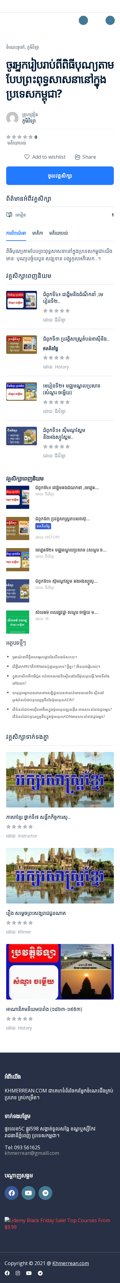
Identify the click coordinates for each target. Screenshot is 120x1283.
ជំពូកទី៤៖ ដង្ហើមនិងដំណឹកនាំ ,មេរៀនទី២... (73, 297)
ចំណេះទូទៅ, (16, 47)
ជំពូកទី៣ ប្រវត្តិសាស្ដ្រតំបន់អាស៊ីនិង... (76, 338)
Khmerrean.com (70, 1263)
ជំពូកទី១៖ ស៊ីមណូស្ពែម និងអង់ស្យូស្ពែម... (64, 433)
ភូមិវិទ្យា (33, 47)
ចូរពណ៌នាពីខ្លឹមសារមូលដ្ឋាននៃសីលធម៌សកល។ (44, 657)
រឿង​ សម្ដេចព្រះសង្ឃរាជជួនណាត (36, 913)
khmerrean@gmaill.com (32, 1153)
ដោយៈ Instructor (21, 836)
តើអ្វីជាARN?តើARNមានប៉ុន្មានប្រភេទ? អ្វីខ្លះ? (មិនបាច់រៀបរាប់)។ (56, 666)
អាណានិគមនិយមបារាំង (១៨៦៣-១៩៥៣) (44, 1009)
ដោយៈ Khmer (18, 932)
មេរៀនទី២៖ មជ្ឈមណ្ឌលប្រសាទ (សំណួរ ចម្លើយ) (72, 389)
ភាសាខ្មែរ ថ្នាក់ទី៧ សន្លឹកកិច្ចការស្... (38, 817)
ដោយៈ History (19, 1028)
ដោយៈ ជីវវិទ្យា (54, 320)
